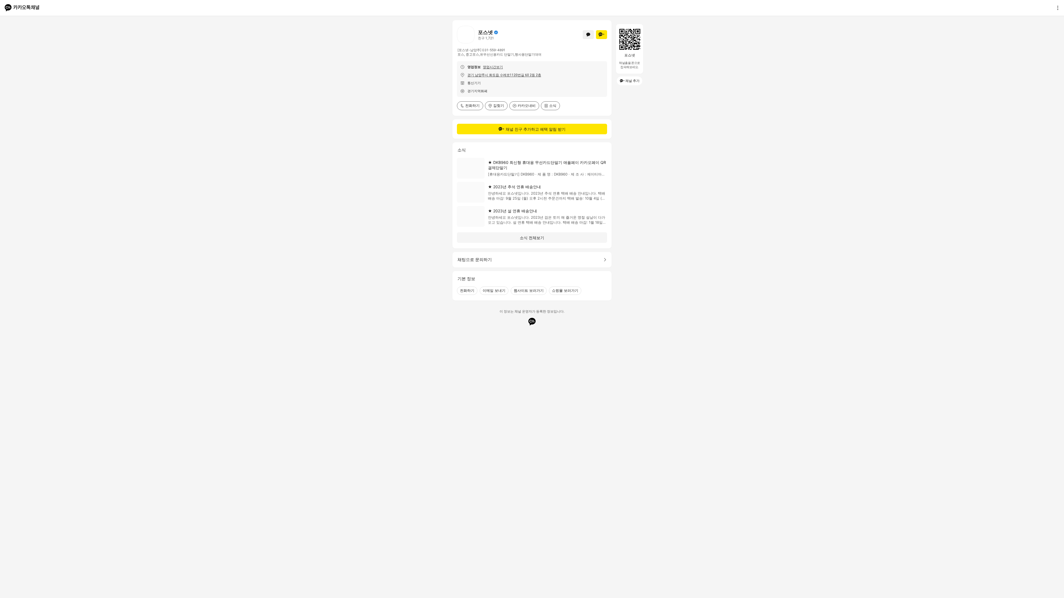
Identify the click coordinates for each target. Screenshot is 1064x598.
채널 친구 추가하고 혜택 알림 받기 (536, 129)
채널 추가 (632, 81)
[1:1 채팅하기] (588, 34)
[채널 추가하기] (601, 34)
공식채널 (496, 32)
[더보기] (1056, 7)
